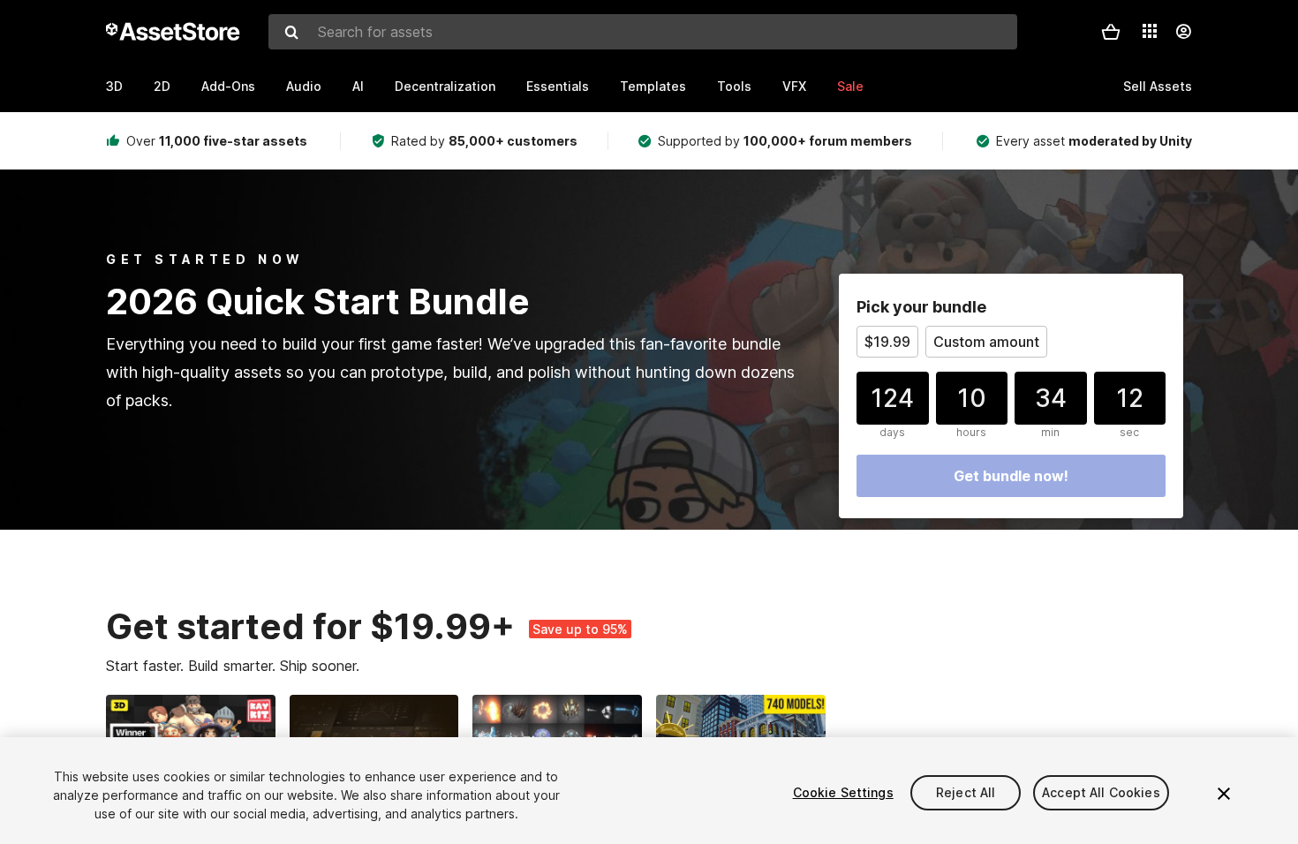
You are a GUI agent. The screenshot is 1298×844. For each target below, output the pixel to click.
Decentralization (445, 86)
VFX (794, 86)
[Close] (1223, 793)
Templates (653, 86)
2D (162, 86)
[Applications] (1149, 30)
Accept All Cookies (1101, 792)
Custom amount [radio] (986, 341)
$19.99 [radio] (887, 341)
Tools (734, 86)
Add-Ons (228, 86)
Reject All (965, 792)
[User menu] (1183, 32)
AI (358, 86)
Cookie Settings (843, 792)
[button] (1110, 31)
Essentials (557, 86)
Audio (303, 86)
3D (114, 86)
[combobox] (642, 31)
